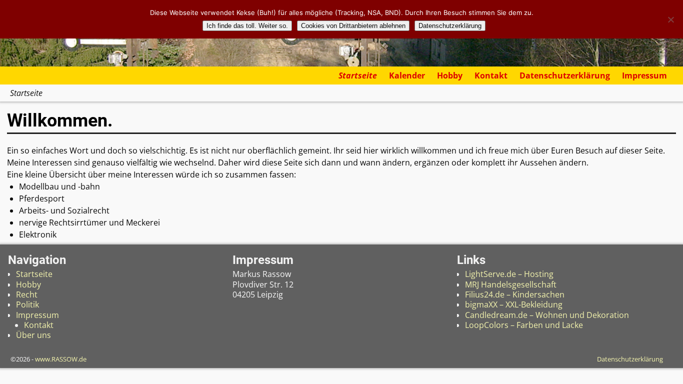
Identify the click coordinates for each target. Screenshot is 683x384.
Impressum (644, 75)
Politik (27, 304)
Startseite (357, 75)
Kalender (407, 75)
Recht (27, 294)
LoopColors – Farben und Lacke (524, 325)
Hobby (449, 75)
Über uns (33, 335)
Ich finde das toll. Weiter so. (247, 26)
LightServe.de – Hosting (509, 274)
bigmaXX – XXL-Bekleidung (513, 304)
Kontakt (491, 75)
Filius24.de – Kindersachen (514, 294)
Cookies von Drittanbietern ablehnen (353, 26)
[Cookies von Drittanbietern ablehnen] (671, 19)
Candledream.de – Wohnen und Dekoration (547, 315)
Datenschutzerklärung (565, 75)
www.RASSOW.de (60, 359)
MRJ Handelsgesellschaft (510, 284)
